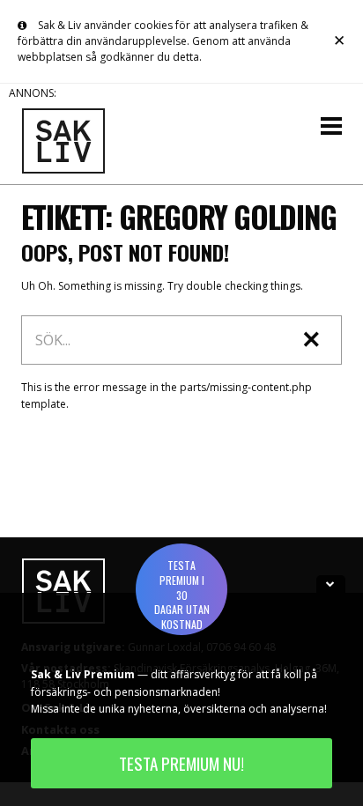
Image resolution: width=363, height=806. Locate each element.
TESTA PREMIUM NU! (181, 763)
